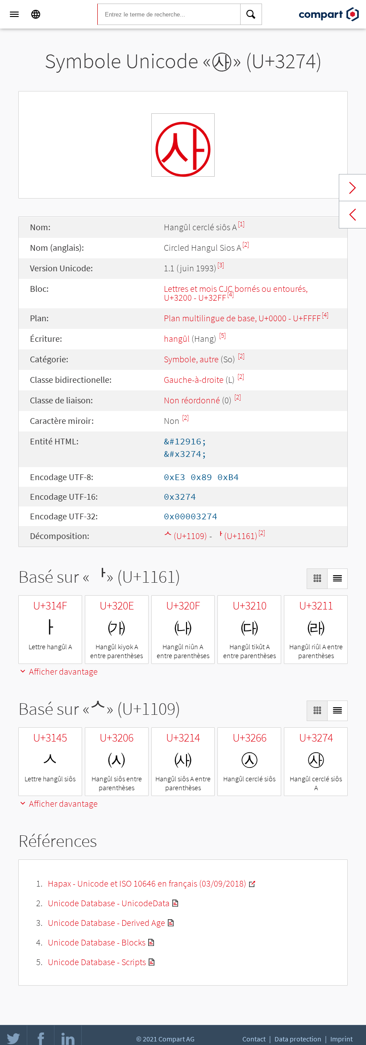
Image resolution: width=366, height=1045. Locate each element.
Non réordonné (192, 400)
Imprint (341, 1038)
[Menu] (14, 14)
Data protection (297, 1038)
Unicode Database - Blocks (97, 942)
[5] (222, 335)
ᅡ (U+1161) (236, 535)
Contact (254, 1038)
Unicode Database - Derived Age (106, 922)
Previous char (352, 214)
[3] (220, 265)
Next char (352, 187)
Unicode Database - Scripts (97, 961)
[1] (241, 224)
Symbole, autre (192, 359)
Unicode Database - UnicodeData (109, 902)
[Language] (35, 14)
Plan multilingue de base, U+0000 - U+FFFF (242, 317)
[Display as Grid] (317, 578)
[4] (230, 294)
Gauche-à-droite (194, 379)
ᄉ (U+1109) (185, 535)
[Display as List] (337, 578)
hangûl (177, 338)
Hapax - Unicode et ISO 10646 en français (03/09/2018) (147, 883)
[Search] (251, 14)
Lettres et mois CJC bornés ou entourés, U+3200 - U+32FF (236, 293)
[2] (245, 244)
